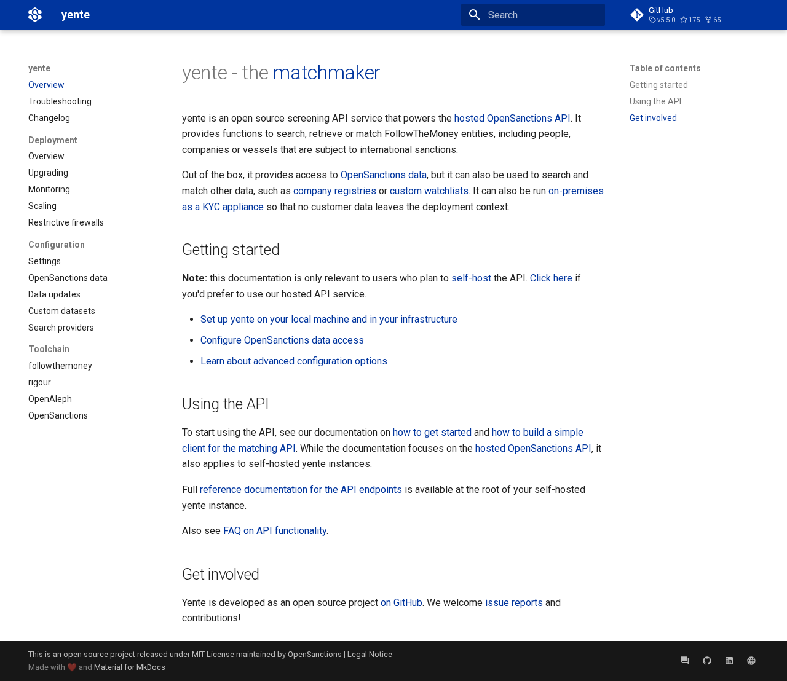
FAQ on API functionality (274, 531)
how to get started (432, 432)
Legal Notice (369, 654)
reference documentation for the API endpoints (301, 489)
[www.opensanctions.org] (751, 661)
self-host (471, 278)
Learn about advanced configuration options (293, 361)
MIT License (213, 654)
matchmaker (327, 72)
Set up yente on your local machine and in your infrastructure (328, 319)
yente (39, 68)
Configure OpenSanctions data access (282, 340)
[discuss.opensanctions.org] (685, 661)
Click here (551, 278)
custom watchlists (429, 191)
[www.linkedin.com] (729, 661)
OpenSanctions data (384, 175)
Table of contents (665, 68)
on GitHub (401, 602)
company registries (334, 191)
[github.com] (707, 661)
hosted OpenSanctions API (512, 118)
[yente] (35, 14)
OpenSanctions (315, 654)
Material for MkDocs (129, 667)
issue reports (514, 602)
